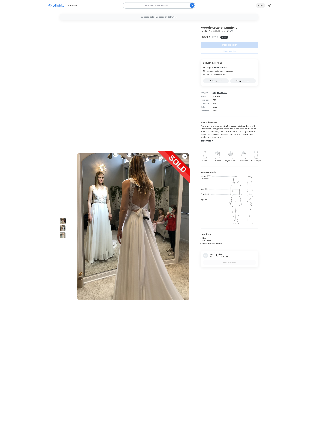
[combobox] (159, 5)
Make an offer (229, 51)
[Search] (192, 5)
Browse (73, 5)
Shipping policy (243, 81)
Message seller (229, 45)
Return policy (216, 81)
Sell (261, 5)
